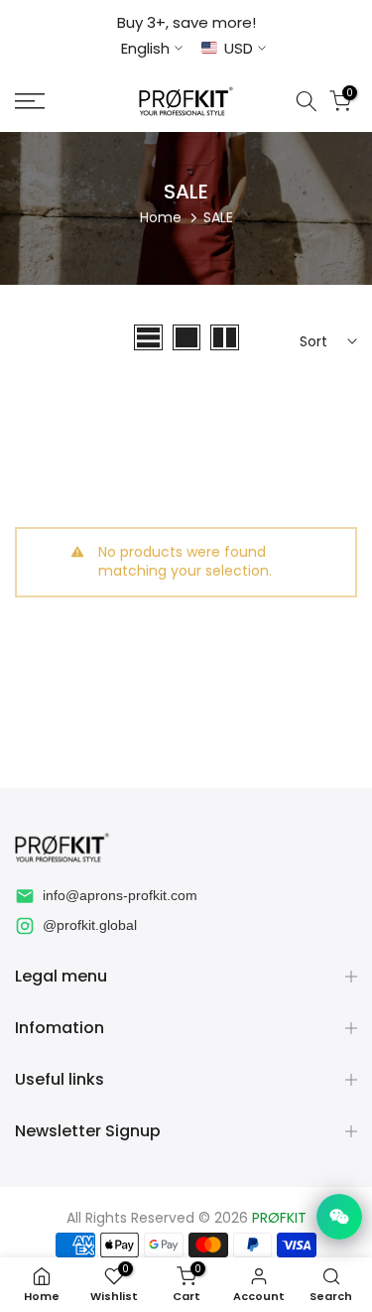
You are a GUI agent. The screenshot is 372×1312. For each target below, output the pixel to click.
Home (161, 217)
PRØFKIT (279, 1218)
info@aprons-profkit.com (120, 895)
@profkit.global (90, 925)
